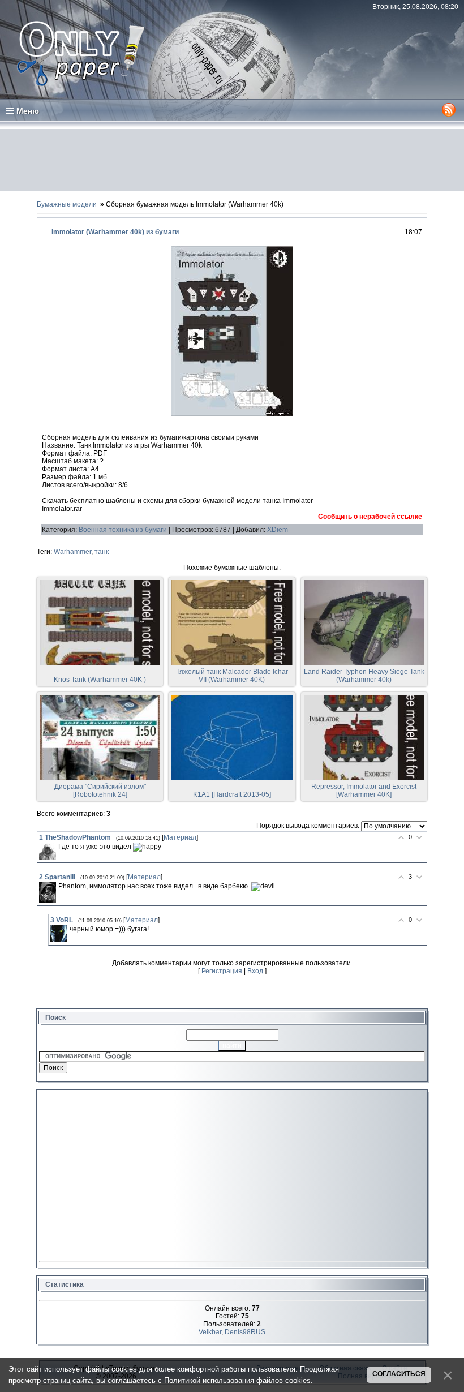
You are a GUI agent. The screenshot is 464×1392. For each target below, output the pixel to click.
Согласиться (399, 1374)
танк (101, 552)
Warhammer (72, 552)
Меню (27, 110)
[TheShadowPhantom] (47, 851)
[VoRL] (58, 933)
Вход (255, 971)
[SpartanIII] (47, 892)
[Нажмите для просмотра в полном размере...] (232, 414)
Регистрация (221, 971)
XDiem (277, 530)
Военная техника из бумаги (123, 530)
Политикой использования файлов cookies (237, 1380)
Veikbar (210, 1332)
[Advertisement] (232, 160)
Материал (180, 837)
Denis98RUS (245, 1332)
